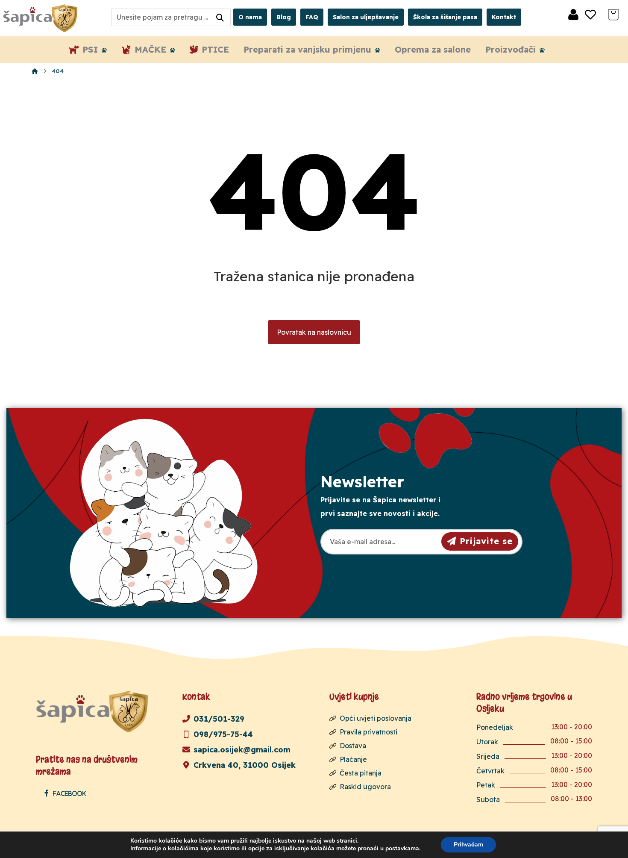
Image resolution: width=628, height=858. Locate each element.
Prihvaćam (468, 844)
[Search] (220, 17)
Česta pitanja (360, 773)
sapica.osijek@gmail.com (242, 750)
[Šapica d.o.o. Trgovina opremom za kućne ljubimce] (35, 71)
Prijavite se (486, 541)
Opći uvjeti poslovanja (375, 718)
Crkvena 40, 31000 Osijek (245, 765)
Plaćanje (353, 759)
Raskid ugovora (365, 786)
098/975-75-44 (223, 734)
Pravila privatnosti (368, 732)
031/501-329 (219, 719)
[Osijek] (41, 18)
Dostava (353, 745)
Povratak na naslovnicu (314, 332)
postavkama (402, 848)
